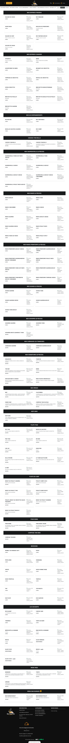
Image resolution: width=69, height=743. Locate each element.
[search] (4, 3)
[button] (51, 3)
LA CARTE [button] (9, 3)
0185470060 (22, 710)
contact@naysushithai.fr (24, 712)
